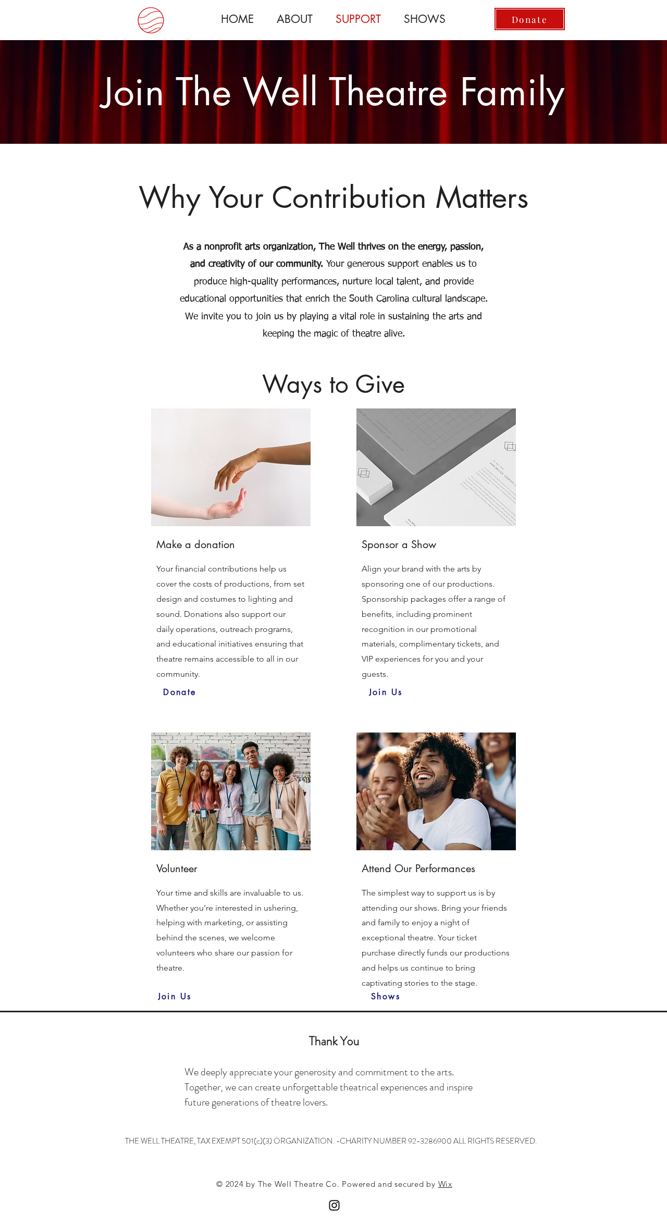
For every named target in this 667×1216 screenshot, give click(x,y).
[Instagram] (334, 1205)
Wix (445, 1184)
